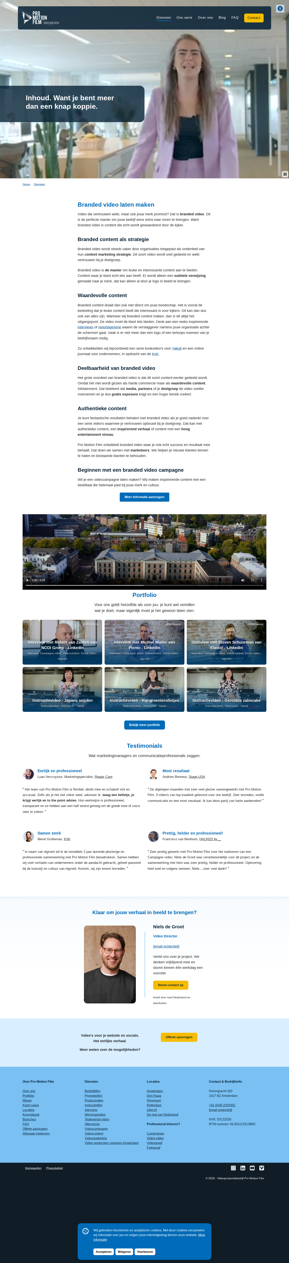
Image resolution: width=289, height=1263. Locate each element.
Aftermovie (92, 1124)
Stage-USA (197, 777)
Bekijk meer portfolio (144, 725)
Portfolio (28, 1095)
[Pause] (285, 174)
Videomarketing (96, 1138)
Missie (27, 1100)
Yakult (177, 348)
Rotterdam (154, 1105)
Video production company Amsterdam (112, 1143)
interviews (85, 327)
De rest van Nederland (162, 1114)
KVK (67, 839)
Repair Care (103, 777)
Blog (222, 17)
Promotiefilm (93, 1095)
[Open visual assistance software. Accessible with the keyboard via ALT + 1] (280, 9)
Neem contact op (170, 985)
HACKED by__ (210, 839)
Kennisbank (31, 1114)
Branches (29, 1119)
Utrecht (152, 1110)
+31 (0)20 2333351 (222, 1105)
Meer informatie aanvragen (144, 497)
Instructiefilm (93, 1105)
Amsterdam (155, 1091)
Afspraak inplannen (36, 1133)
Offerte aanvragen (179, 1037)
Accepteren (103, 1251)
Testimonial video (97, 1119)
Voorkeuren (145, 1251)
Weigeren (124, 1251)
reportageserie (109, 327)
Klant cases (31, 1105)
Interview (91, 1110)
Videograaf (154, 1143)
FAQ (234, 17)
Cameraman (155, 1133)
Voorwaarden (33, 1168)
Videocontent (94, 1133)
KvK (155, 354)
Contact (254, 18)
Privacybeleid (54, 1168)
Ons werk (184, 17)
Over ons (205, 17)
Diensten (163, 17)
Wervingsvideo (95, 1114)
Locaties (28, 1110)
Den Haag (154, 1095)
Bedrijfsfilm (92, 1091)
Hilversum (154, 1100)
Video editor (155, 1138)
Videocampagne (96, 1128)
